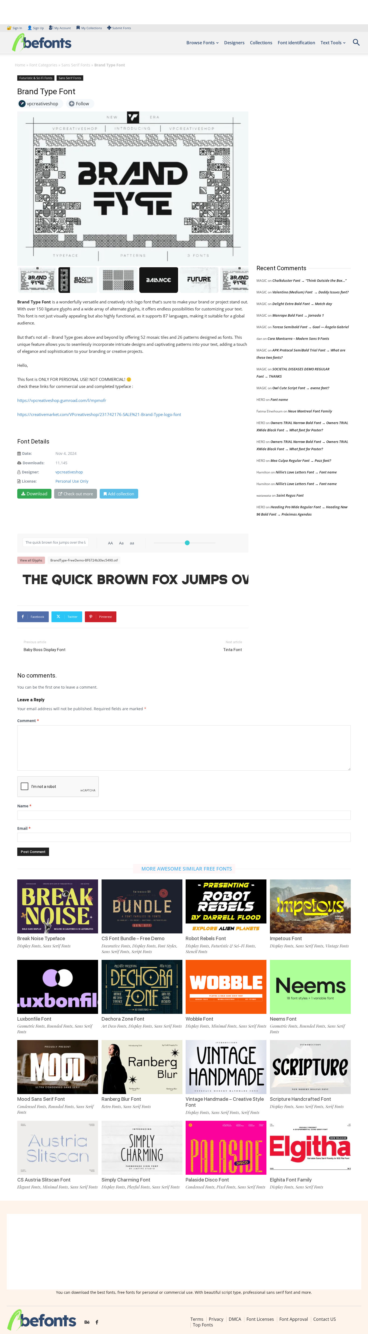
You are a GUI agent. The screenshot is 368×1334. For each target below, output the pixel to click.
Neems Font (283, 1019)
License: (29, 481)
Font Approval (293, 1319)
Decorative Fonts (116, 946)
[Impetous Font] (310, 906)
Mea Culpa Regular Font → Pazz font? (300, 460)
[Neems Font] (310, 987)
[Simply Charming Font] (142, 1148)
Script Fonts (141, 951)
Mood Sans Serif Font (41, 1099)
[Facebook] (97, 1322)
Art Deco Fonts (114, 1026)
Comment (28, 720)
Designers (234, 43)
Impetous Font (286, 938)
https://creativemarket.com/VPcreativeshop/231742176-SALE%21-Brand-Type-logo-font (99, 414)
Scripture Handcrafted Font (300, 1099)
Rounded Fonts (59, 1026)
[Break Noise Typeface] (57, 906)
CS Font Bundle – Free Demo (133, 938)
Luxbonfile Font (34, 1019)
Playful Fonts (138, 1187)
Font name (279, 399)
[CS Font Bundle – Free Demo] (142, 906)
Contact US (324, 1319)
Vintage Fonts (337, 946)
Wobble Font (199, 1019)
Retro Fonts (111, 1106)
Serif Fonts (250, 1112)
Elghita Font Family (291, 1180)
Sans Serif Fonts (75, 64)
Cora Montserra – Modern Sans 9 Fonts (298, 338)
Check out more (78, 493)
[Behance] (87, 1322)
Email (24, 828)
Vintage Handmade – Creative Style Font (225, 1102)
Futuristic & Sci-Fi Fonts (35, 78)
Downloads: (33, 462)
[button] (356, 44)
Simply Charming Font (126, 1180)
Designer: (30, 472)
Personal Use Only (71, 481)
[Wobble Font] (226, 987)
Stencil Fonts (196, 951)
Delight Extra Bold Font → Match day (302, 303)
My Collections (91, 28)
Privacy (216, 1319)
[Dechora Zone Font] (142, 987)
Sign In (15, 28)
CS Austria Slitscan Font (44, 1180)
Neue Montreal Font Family (310, 411)
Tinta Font (232, 649)
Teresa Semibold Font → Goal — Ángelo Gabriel (310, 326)
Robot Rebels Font (206, 938)
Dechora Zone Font (123, 1019)
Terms (196, 1319)
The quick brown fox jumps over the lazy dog (135, 580)
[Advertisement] (296, 164)
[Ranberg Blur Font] (142, 1067)
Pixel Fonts (226, 1187)
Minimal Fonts (224, 1026)
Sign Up (35, 28)
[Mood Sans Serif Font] (57, 1067)
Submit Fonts (121, 28)
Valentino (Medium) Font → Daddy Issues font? (310, 292)
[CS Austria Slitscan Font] (57, 1148)
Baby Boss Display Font (44, 649)
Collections (261, 43)
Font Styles (167, 946)
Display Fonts (29, 946)
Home (20, 64)
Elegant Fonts (28, 1187)
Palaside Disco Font (207, 1180)
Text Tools (331, 43)
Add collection (121, 493)
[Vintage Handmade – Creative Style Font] (226, 1067)
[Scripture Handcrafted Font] (310, 1067)
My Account (62, 28)
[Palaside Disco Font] (226, 1148)
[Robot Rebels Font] (226, 906)
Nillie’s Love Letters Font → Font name (306, 472)
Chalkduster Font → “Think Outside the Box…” (309, 280)
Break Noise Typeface (41, 938)
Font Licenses (260, 1319)
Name (24, 805)
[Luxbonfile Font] (57, 987)
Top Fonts (203, 1324)
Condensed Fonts (31, 1106)
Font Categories (43, 64)
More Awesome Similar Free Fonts (186, 868)
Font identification (296, 43)
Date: (27, 453)
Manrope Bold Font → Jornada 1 (298, 315)
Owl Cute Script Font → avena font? (300, 387)
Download (37, 494)
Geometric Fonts (31, 1026)
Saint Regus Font (290, 495)
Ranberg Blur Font (121, 1099)
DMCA (235, 1319)
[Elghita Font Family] (310, 1148)
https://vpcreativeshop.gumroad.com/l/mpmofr (61, 400)
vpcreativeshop (69, 472)
